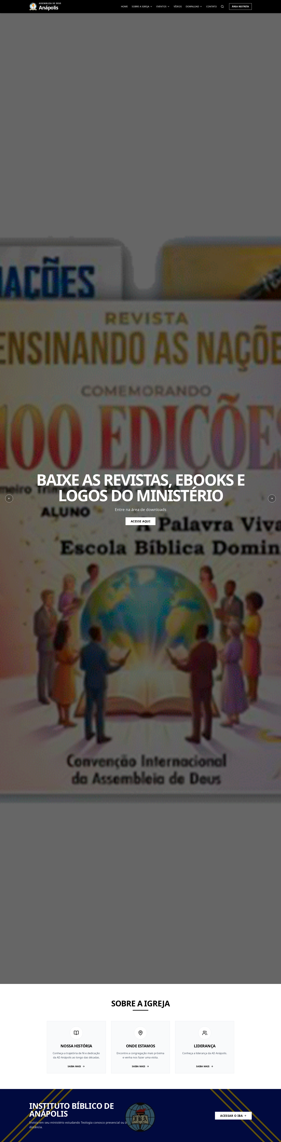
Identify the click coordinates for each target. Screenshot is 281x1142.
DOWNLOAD (192, 6)
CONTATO (211, 6)
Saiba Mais (74, 1066)
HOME (124, 6)
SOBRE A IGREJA (140, 6)
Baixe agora (140, 516)
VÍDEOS (178, 6)
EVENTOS (161, 6)
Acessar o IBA (231, 1116)
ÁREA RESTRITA (240, 6)
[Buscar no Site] (222, 6)
